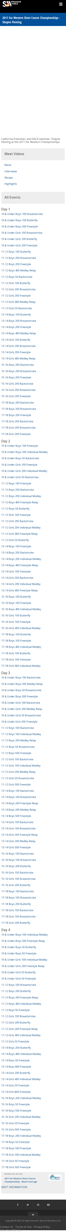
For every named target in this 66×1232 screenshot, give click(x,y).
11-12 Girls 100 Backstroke (17, 759)
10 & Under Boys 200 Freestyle (19, 226)
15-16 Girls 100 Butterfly (15, 615)
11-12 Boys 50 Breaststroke (18, 747)
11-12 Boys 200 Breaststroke (18, 258)
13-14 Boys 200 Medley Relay (18, 809)
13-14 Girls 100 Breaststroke (18, 828)
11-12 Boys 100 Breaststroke (18, 985)
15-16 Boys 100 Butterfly (16, 596)
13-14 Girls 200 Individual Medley (21, 584)
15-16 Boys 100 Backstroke (17, 853)
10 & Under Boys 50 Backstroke (20, 458)
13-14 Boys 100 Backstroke (17, 791)
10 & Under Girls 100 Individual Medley (24, 959)
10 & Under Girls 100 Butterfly (19, 239)
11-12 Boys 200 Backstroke (17, 489)
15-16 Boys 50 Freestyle (15, 1104)
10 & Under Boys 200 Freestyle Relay (23, 941)
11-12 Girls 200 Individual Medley (21, 527)
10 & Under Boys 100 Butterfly (19, 220)
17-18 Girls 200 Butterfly (15, 923)
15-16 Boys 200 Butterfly (16, 866)
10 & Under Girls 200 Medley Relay (21, 709)
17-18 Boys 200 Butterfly (16, 904)
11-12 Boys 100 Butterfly (16, 251)
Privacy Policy (42, 1227)
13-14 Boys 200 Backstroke (17, 552)
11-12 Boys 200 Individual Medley (21, 496)
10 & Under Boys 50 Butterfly (18, 947)
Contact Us (6, 1227)
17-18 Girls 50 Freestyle (15, 1161)
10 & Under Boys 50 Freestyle (18, 953)
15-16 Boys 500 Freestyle (16, 1110)
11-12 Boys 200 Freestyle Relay (19, 997)
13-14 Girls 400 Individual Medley (21, 1079)
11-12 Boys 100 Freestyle (16, 483)
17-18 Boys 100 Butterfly (16, 634)
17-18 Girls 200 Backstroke (17, 421)
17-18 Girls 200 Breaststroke (18, 427)
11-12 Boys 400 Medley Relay (18, 270)
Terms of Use (23, 1227)
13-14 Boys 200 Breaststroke (18, 321)
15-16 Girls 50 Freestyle (15, 1123)
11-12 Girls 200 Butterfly (15, 1022)
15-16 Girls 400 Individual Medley (21, 628)
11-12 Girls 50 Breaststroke (17, 778)
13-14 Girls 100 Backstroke (17, 822)
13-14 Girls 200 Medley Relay (18, 841)
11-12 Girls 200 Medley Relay (18, 772)
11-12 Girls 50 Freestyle (15, 1041)
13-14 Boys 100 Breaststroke (18, 797)
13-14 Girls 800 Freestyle (16, 1092)
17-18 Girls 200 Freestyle (16, 434)
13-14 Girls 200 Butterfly (15, 1073)
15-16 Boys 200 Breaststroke (18, 371)
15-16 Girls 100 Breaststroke (18, 879)
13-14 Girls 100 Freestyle (16, 571)
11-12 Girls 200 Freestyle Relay (19, 1029)
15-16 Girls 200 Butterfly (15, 885)
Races (7, 165)
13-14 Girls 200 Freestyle (16, 352)
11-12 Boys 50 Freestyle (15, 1010)
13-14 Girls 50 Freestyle (15, 1085)
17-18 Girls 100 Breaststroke (18, 916)
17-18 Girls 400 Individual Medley (21, 666)
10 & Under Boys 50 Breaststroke (21, 690)
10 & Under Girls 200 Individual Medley (24, 471)
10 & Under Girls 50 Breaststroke (21, 715)
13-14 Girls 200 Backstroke (17, 578)
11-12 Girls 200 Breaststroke (18, 289)
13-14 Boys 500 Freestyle (16, 816)
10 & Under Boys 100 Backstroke (21, 677)
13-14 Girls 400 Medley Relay (18, 358)
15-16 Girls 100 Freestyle (16, 622)
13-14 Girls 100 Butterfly (15, 339)
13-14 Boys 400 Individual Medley (21, 1054)
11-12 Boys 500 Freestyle (16, 753)
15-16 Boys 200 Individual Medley (21, 1098)
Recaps (8, 177)
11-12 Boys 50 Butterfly (15, 508)
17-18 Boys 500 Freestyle (16, 1148)
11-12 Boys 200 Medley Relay (18, 740)
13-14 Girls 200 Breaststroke (18, 346)
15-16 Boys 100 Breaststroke (18, 860)
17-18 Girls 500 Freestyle (16, 1167)
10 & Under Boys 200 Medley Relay (22, 684)
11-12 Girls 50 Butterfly (15, 540)
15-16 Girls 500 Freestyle (16, 1129)
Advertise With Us (10, 1230)
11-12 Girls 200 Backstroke (17, 521)
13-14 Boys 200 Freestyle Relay (19, 803)
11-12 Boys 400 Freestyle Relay (19, 502)
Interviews (10, 171)
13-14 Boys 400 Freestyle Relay (19, 565)
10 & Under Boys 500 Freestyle (19, 696)
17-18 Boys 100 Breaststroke (18, 897)
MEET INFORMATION (14, 1187)
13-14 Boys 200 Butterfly (16, 1047)
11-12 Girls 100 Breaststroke (18, 1016)
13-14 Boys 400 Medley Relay (18, 333)
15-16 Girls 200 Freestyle (16, 396)
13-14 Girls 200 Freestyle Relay (19, 834)
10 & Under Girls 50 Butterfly (18, 972)
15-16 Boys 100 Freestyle (16, 603)
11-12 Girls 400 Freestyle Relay (19, 534)
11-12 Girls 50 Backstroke (16, 308)
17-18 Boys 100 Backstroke (17, 891)
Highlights (10, 184)
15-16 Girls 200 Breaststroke (18, 390)
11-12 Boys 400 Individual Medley (21, 1004)
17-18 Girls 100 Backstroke (17, 910)
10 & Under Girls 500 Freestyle (19, 721)
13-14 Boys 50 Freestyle (15, 1060)
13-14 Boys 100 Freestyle (16, 546)
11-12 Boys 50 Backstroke (16, 277)
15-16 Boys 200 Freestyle (16, 377)
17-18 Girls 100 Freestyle (16, 659)
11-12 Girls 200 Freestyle (16, 295)
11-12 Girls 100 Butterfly (15, 283)
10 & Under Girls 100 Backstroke (20, 702)
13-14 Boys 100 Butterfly (16, 314)
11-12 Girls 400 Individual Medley (21, 1035)
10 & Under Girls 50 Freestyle (18, 978)
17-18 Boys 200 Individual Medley (21, 1136)
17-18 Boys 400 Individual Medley (21, 647)
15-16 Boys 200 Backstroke (17, 365)
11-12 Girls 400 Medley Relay (18, 302)
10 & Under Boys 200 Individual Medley (24, 452)
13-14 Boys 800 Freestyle (16, 1066)
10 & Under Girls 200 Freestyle (19, 245)
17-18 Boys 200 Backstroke (17, 402)
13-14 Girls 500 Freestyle (16, 847)
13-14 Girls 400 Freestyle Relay (19, 590)
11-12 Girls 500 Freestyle (16, 784)
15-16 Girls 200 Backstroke (17, 383)
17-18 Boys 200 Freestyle (16, 415)
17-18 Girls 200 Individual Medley (21, 1154)
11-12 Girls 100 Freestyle (16, 515)
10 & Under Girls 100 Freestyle (19, 464)
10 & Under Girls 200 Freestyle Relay (22, 966)
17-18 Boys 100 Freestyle (16, 640)
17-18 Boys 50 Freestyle (15, 1142)
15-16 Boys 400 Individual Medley (21, 609)
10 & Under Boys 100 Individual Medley (24, 934)
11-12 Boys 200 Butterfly (16, 991)
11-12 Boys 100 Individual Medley (21, 734)
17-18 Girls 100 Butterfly (15, 653)
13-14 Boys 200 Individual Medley (21, 559)
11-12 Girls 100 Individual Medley (21, 765)
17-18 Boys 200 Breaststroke (18, 409)
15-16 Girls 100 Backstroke (17, 872)
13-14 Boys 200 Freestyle (16, 327)
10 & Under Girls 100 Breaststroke (21, 232)
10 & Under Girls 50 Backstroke (20, 477)
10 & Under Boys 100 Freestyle (19, 446)
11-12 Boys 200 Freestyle (16, 264)
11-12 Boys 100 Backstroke (17, 728)
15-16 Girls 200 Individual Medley (21, 1117)
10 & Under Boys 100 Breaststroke (22, 214)
